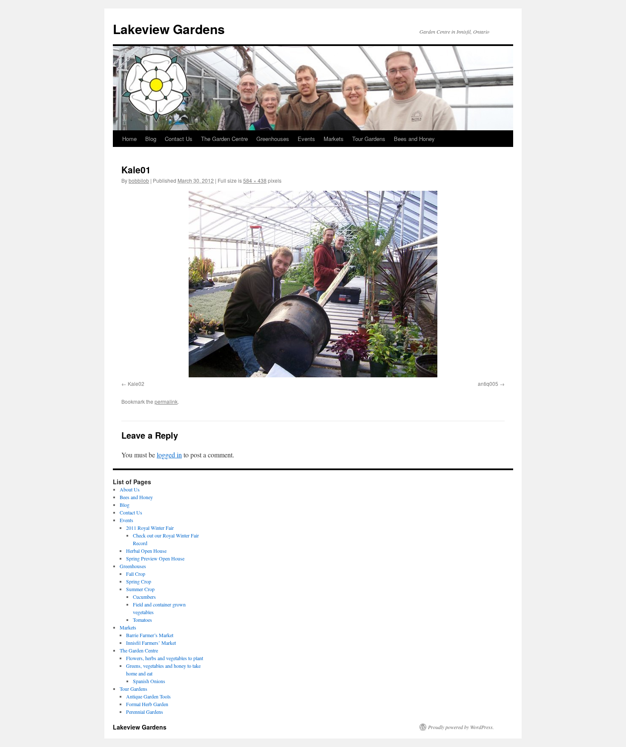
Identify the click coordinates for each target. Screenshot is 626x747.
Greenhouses (272, 139)
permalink (166, 401)
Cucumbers (144, 596)
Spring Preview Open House (155, 558)
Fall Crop (135, 573)
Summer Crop (140, 589)
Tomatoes (142, 619)
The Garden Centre (224, 139)
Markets (334, 139)
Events (306, 139)
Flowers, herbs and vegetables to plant (164, 658)
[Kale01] (313, 284)
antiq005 (488, 383)
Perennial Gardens (144, 711)
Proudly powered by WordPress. (461, 727)
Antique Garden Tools (148, 696)
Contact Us (178, 139)
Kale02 (136, 383)
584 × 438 (255, 180)
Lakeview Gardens (169, 29)
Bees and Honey (414, 139)
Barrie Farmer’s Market (149, 635)
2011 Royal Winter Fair (150, 527)
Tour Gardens (368, 139)
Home (129, 139)
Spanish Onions (149, 681)
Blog (150, 139)
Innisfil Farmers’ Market (151, 642)
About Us (130, 489)
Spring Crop (138, 581)
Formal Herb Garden (147, 704)
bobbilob (139, 180)
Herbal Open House (146, 550)
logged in (169, 454)
